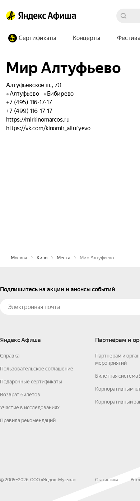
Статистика (106, 479)
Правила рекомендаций (28, 420)
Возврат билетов (20, 394)
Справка (9, 356)
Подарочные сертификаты (31, 381)
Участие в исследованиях (30, 407)
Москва (19, 257)
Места (63, 257)
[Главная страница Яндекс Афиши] (10, 16)
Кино (42, 257)
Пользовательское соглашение (36, 369)
